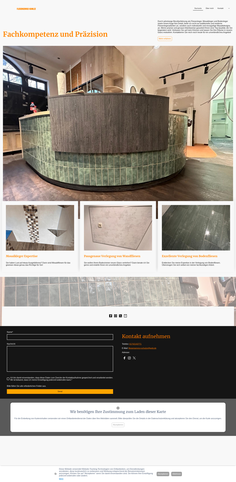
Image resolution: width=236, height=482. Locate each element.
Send (60, 391)
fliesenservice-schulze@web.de (142, 348)
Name (10, 332)
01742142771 (135, 344)
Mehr (61, 479)
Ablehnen (176, 474)
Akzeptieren (118, 425)
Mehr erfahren (165, 39)
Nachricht (11, 344)
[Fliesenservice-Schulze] (40, 13)
